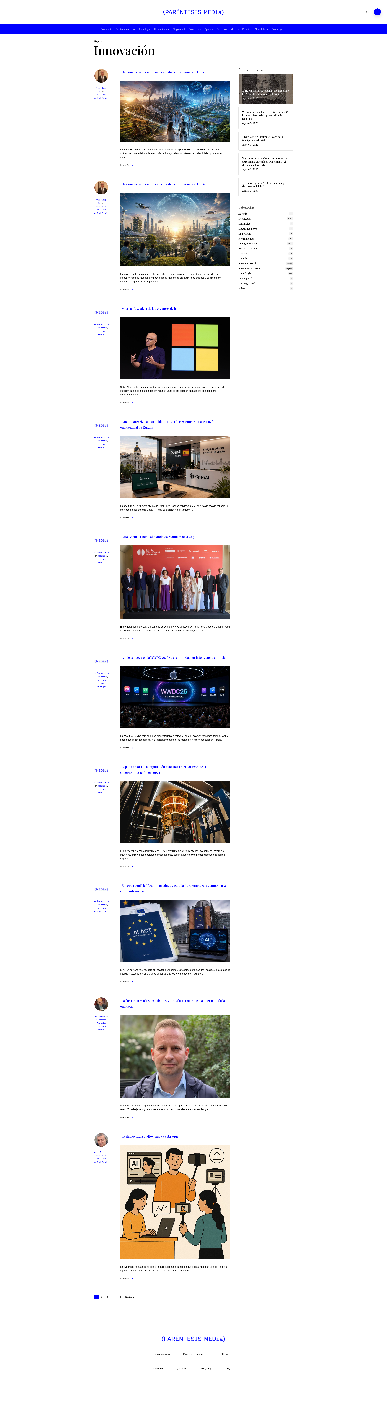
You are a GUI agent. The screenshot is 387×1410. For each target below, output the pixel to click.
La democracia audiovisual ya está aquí (150, 1136)
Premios (246, 29)
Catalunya (277, 29)
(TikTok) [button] (225, 1354)
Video (241, 288)
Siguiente (129, 1297)
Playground (178, 29)
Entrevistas (195, 29)
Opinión (208, 29)
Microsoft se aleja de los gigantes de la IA (151, 308)
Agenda (242, 213)
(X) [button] (228, 1368)
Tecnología (144, 29)
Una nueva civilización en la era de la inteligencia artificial (164, 72)
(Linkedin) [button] (182, 1368)
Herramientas (161, 29)
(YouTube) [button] (158, 1368)
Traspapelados (246, 278)
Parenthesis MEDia (265, 268)
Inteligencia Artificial (249, 243)
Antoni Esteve (100, 1152)
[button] (377, 12)
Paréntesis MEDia (101, 324)
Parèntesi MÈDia (265, 263)
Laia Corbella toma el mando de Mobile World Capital (160, 536)
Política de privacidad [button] (193, 1354)
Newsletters (261, 29)
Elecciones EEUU (248, 228)
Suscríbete (106, 29)
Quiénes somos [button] (162, 1354)
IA (134, 29)
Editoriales (244, 223)
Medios (235, 29)
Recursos (222, 29)
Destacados (122, 29)
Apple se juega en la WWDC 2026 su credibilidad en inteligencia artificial (174, 657)
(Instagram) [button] (205, 1368)
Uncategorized (246, 283)
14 (120, 1297)
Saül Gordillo (100, 1016)
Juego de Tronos (247, 248)
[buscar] (368, 12)
